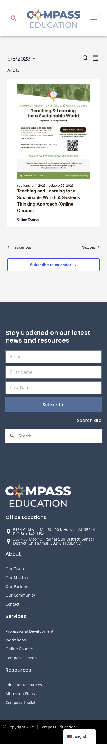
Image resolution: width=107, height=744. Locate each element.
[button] (14, 19)
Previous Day (22, 247)
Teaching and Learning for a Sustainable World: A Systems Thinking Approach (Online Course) (48, 201)
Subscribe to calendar (50, 264)
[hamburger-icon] (94, 18)
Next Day (88, 247)
